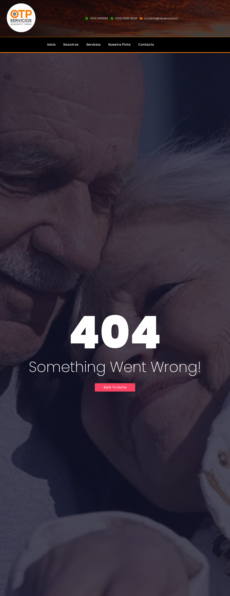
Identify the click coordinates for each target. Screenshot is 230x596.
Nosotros (71, 44)
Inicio (51, 44)
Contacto (146, 44)
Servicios (93, 44)
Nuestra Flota (119, 44)
